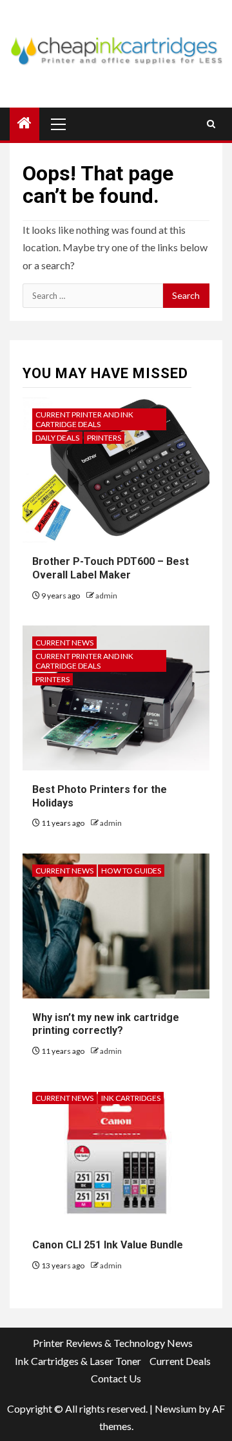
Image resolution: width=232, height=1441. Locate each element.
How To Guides (131, 870)
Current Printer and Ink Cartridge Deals (84, 419)
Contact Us (116, 1378)
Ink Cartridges (130, 1098)
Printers (104, 438)
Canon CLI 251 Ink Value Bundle (107, 1245)
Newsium (176, 1408)
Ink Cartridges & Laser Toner (78, 1361)
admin (106, 595)
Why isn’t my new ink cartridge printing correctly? (105, 1024)
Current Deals (180, 1361)
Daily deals (57, 438)
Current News (64, 642)
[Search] (211, 124)
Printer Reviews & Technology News (113, 1343)
